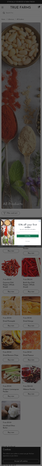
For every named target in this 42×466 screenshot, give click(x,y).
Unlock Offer (28, 235)
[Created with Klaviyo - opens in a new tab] (21, 246)
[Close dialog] (40, 221)
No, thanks (28, 241)
